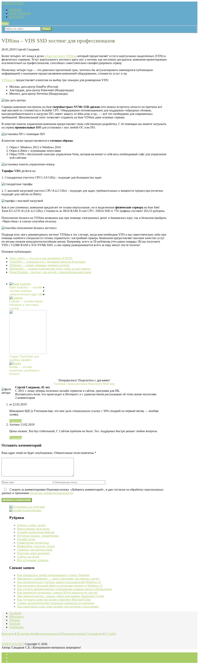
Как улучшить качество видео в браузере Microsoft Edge (54, 599)
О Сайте (110, 633)
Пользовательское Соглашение (82, 633)
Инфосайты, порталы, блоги (36, 546)
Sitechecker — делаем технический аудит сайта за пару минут (50, 268)
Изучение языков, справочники (38, 535)
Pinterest (14, 620)
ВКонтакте (16, 616)
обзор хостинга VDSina (60, 56)
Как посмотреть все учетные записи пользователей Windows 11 (59, 582)
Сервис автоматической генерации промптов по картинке (55, 603)
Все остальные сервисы (32, 560)
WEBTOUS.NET (13, 3)
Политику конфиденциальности (51, 493)
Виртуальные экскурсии (33, 528)
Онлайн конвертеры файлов (35, 532)
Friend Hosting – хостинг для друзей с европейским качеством (50, 272)
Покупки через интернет (33, 553)
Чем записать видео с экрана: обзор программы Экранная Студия (60, 596)
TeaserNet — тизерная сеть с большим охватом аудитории (47, 261)
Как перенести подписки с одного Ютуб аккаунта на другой (57, 592)
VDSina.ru (8, 80)
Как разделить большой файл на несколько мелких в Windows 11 (60, 585)
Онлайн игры (26, 539)
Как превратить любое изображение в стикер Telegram (53, 575)
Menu (5, 23)
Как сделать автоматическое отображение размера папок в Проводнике (64, 589)
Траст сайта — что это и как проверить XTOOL (41, 258)
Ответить (15, 421)
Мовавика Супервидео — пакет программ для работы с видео (58, 578)
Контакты (8, 633)
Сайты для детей (28, 556)
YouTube (15, 623)
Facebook (15, 613)
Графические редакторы (33, 542)
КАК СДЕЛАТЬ (20, 13)
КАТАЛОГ (16, 16)
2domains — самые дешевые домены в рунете (39, 265)
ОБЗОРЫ (15, 9)
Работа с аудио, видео (31, 525)
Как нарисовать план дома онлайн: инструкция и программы (58, 606)
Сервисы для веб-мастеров (34, 549)
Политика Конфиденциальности (38, 633)
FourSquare (16, 627)
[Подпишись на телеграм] (27, 506)
